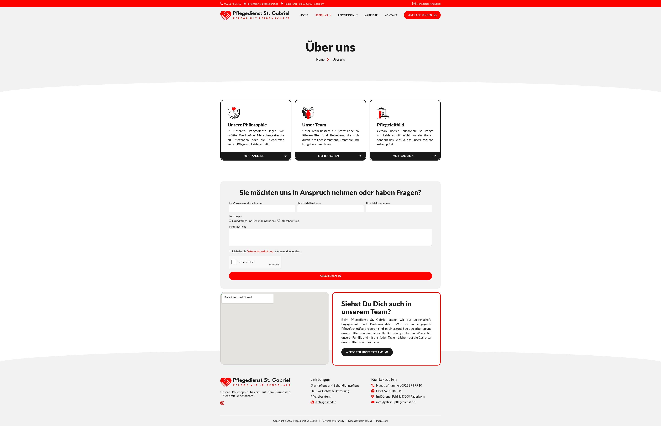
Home (304, 15)
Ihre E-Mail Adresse (309, 203)
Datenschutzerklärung (260, 251)
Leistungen (346, 15)
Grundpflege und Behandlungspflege (254, 220)
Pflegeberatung (290, 220)
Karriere (371, 15)
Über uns (321, 15)
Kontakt (391, 15)
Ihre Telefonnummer (378, 203)
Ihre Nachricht (237, 226)
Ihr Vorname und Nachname (245, 203)
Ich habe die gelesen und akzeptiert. (266, 251)
